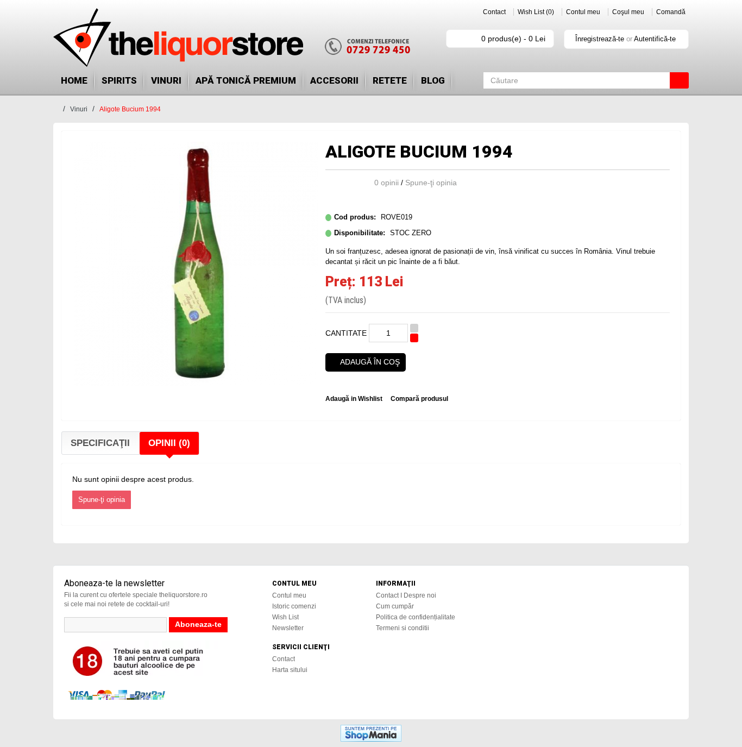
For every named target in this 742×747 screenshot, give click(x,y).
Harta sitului (289, 670)
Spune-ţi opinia (431, 182)
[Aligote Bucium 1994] (196, 263)
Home (74, 80)
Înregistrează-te (599, 39)
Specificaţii (100, 443)
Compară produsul (419, 399)
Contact (494, 12)
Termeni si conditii (402, 628)
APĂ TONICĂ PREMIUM (246, 80)
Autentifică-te (655, 39)
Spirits (119, 80)
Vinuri (166, 80)
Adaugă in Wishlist (353, 399)
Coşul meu (628, 12)
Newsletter (288, 628)
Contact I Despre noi (406, 595)
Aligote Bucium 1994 (130, 109)
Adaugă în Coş (370, 361)
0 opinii (386, 182)
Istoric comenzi (294, 606)
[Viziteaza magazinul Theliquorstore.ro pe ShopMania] (371, 732)
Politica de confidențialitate (415, 617)
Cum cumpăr (395, 606)
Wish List (285, 617)
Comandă (671, 12)
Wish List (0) (536, 12)
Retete (390, 80)
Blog (433, 80)
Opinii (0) (169, 443)
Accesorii (334, 80)
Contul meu (583, 12)
